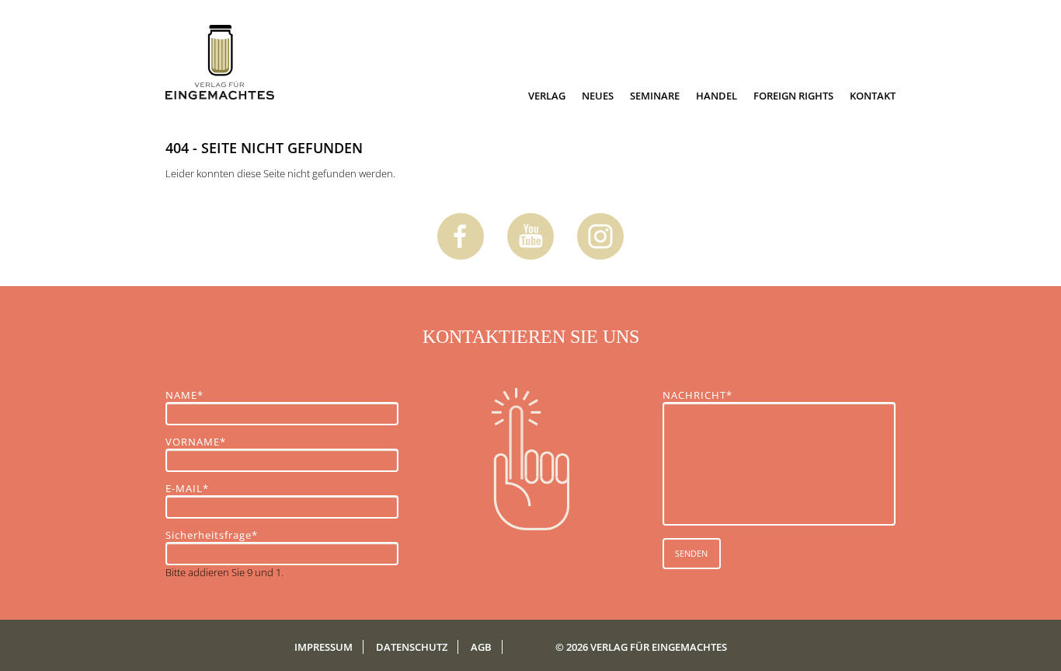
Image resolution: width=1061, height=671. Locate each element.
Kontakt (873, 96)
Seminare (655, 96)
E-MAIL (192, 488)
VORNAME (195, 442)
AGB (481, 647)
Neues (598, 96)
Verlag (546, 96)
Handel (716, 96)
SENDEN (691, 553)
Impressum (323, 647)
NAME (192, 395)
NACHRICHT (697, 395)
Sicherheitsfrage (211, 535)
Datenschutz (411, 647)
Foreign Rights (793, 96)
